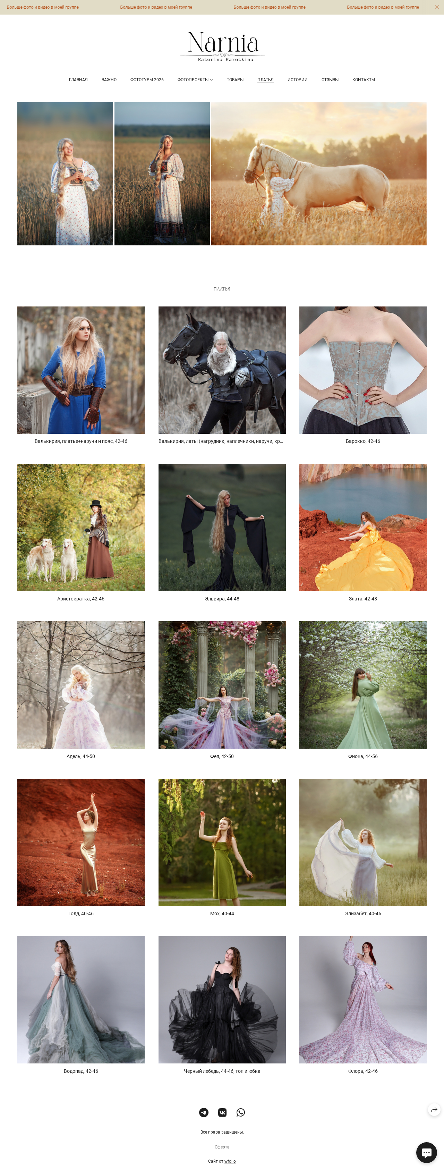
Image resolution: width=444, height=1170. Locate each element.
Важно (109, 79)
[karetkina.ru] (222, 46)
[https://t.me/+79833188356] (203, 1113)
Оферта (222, 1147)
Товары (235, 79)
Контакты (363, 79)
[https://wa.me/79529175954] (241, 1113)
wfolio (230, 1161)
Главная (78, 79)
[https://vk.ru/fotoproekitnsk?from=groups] (222, 1113)
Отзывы (330, 79)
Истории (298, 79)
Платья (265, 79)
